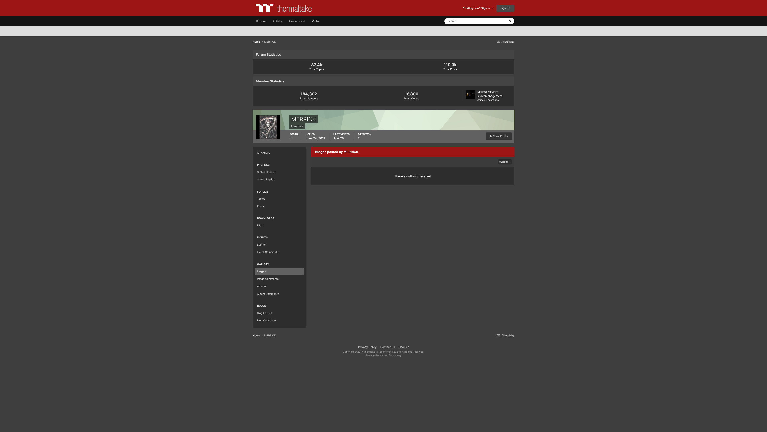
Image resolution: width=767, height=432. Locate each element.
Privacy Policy (367, 347)
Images (261, 271)
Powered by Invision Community (383, 355)
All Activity (263, 152)
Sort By (504, 162)
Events (261, 244)
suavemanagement (489, 96)
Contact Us (387, 347)
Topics (261, 198)
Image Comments (268, 278)
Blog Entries (264, 313)
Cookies (404, 347)
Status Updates (491, 21)
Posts (260, 206)
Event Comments (267, 252)
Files (260, 225)
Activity (277, 21)
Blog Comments (267, 320)
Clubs (315, 21)
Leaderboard (297, 21)
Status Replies (266, 179)
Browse (261, 21)
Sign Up (505, 8)
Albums (261, 286)
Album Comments (268, 293)
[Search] (510, 21)
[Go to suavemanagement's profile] (470, 94)
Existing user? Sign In (477, 8)
